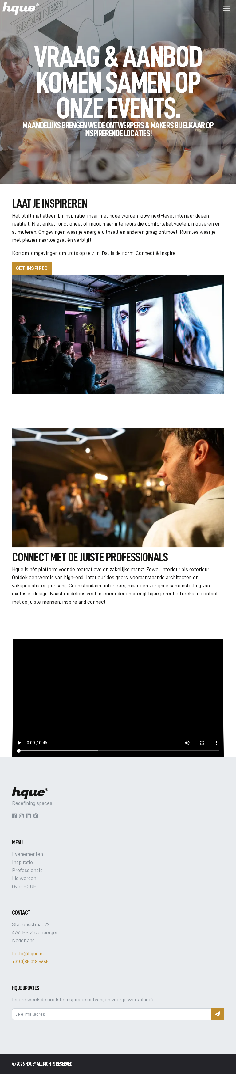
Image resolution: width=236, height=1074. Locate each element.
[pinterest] (35, 816)
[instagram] (21, 816)
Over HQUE (24, 886)
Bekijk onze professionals (50, 617)
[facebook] (14, 816)
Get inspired (32, 268)
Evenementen (27, 854)
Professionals (27, 870)
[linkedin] (28, 816)
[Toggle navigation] (226, 8)
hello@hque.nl (28, 953)
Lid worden (24, 878)
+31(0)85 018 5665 (30, 961)
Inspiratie (22, 862)
